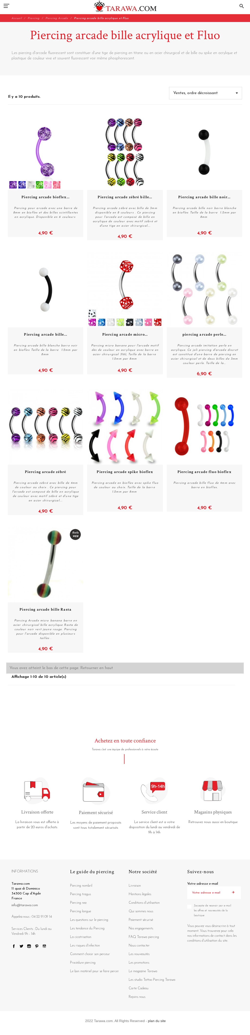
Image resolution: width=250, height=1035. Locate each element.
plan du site (157, 1021)
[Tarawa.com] (125, 6)
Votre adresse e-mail (202, 884)
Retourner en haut (96, 668)
